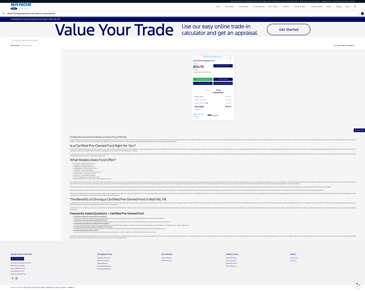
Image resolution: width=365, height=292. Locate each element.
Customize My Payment (203, 79)
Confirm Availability (223, 79)
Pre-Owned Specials (104, 269)
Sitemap (42, 287)
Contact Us (18, 259)
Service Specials (231, 266)
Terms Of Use (36, 287)
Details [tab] (207, 90)
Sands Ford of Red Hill (17, 287)
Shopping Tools (104, 254)
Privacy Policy (28, 287)
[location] (300, 1)
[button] (230, 58)
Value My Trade (231, 258)
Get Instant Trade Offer (204, 83)
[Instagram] (16, 278)
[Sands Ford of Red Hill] (27, 6)
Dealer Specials (102, 263)
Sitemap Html (50, 287)
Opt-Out (64, 287)
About (293, 254)
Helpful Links (232, 254)
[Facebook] (12, 278)
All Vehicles (167, 254)
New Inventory (166, 258)
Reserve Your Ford (103, 260)
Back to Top (359, 130)
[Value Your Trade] (182, 29)
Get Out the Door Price (224, 65)
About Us (293, 260)
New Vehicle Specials (104, 266)
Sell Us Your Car (231, 260)
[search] (355, 6)
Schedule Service (231, 263)
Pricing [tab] (218, 90)
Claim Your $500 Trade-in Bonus (223, 83)
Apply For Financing (103, 258)
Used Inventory (166, 260)
